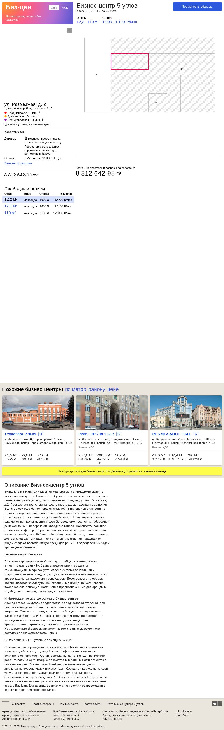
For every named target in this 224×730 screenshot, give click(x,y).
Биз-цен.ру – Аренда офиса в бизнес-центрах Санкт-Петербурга (63, 726)
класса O (73, 718)
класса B (73, 715)
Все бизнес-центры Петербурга (73, 711)
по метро (75, 389)
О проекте (18, 704)
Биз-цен (18, 7)
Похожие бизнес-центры (32, 389)
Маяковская (195, 439)
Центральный (13, 108)
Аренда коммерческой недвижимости (127, 715)
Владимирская (17, 113)
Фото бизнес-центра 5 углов (125, 704)
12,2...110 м (88, 22)
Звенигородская (18, 119)
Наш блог (182, 715)
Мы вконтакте (69, 704)
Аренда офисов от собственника (24, 711)
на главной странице (152, 471)
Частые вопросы (43, 704)
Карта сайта (92, 704)
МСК (65, 7)
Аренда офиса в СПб (16, 718)
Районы (107, 718)
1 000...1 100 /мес (119, 22)
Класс (82, 11)
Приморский (12, 442)
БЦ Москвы (184, 711)
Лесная (13, 439)
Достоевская (16, 116)
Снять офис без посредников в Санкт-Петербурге (135, 711)
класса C (59, 718)
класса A (59, 715)
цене (113, 389)
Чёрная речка (43, 439)
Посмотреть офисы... (198, 6)
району (96, 389)
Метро (118, 718)
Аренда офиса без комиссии (21, 715)
